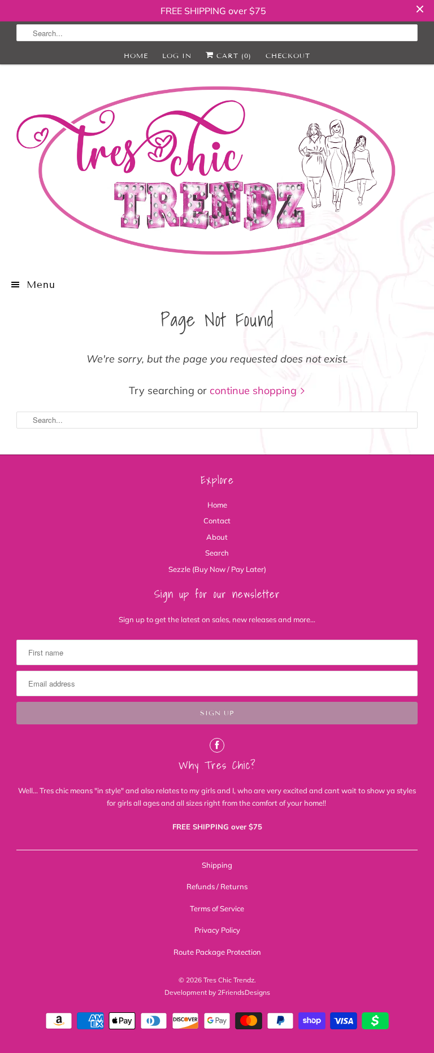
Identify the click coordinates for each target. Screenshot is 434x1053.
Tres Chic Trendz (228, 980)
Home (136, 55)
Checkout (288, 55)
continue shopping (255, 390)
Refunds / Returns (217, 886)
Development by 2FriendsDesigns (217, 992)
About (217, 536)
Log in (177, 55)
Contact (217, 520)
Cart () (232, 55)
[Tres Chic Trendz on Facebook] (217, 745)
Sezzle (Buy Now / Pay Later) (217, 569)
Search (217, 552)
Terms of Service (217, 908)
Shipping (217, 865)
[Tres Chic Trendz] (217, 170)
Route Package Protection (217, 951)
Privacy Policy (217, 929)
